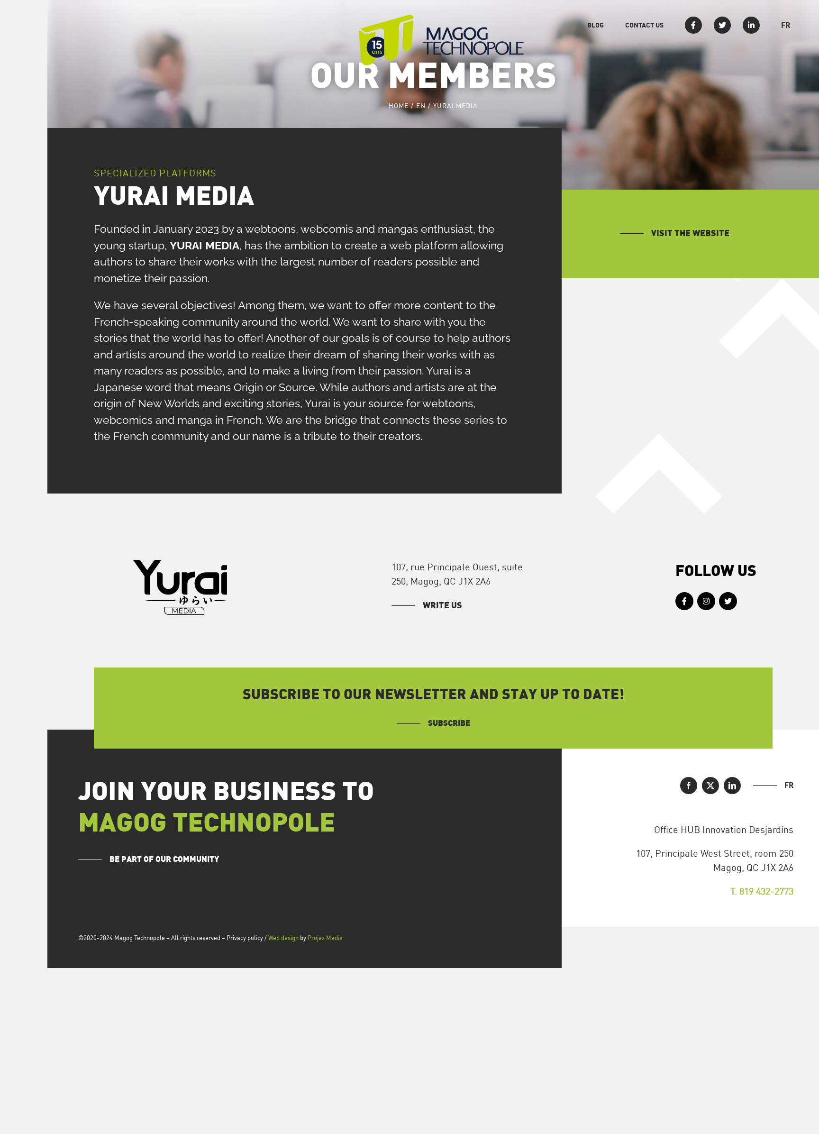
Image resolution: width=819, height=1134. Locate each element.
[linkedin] (732, 785)
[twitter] (710, 785)
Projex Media (325, 938)
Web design (283, 938)
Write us (442, 606)
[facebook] (688, 785)
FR (788, 785)
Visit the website (690, 233)
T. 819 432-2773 (761, 891)
